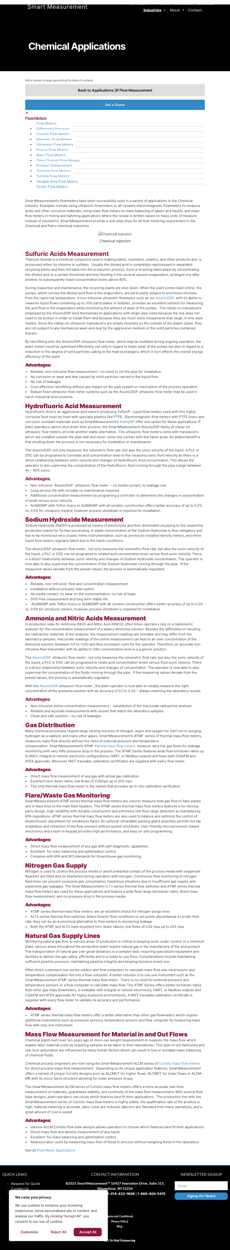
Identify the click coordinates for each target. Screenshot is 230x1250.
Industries (152, 10)
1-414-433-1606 (121, 1194)
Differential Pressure (53, 129)
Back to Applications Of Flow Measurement (115, 90)
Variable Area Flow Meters (57, 181)
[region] (58, 1215)
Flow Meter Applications (56, 1150)
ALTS (109, 886)
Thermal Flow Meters (53, 171)
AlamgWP (127, 422)
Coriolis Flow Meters (52, 134)
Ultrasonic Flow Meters (54, 144)
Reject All (58, 1232)
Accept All (87, 1232)
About (175, 10)
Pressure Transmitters (174, 3)
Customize (29, 1232)
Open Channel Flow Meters (58, 160)
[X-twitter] (115, 1206)
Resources (205, 3)
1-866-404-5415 (151, 1194)
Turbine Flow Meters (52, 176)
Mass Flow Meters (50, 155)
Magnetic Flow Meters (54, 139)
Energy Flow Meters (52, 150)
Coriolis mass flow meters (179, 1063)
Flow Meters (137, 3)
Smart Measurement (57, 6)
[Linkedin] (124, 1206)
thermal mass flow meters (114, 746)
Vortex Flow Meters (52, 186)
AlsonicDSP (165, 298)
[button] (115, 116)
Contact (195, 10)
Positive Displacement (54, 165)
